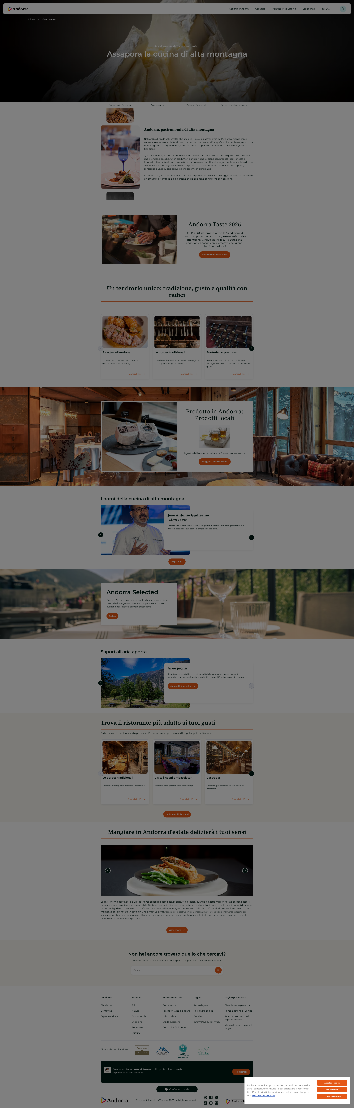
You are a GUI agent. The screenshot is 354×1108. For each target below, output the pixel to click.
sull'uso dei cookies (263, 1095)
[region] (297, 1090)
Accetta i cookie (332, 1083)
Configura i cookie (332, 1096)
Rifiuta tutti (332, 1089)
